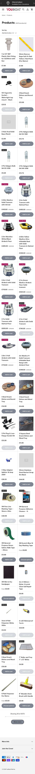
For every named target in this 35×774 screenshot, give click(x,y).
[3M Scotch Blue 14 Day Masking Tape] (26, 533)
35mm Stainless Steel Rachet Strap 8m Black (26, 472)
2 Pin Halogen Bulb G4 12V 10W (26, 133)
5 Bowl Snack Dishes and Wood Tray (8, 659)
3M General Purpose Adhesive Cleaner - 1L (26, 509)
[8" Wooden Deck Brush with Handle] (26, 684)
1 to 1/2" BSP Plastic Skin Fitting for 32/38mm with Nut (9, 57)
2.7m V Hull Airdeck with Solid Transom (26, 321)
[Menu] (3, 9)
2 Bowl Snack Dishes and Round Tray (26, 95)
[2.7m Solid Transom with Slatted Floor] (9, 309)
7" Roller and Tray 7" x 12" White (25, 658)
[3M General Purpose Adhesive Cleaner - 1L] (26, 497)
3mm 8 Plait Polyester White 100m (8, 623)
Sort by (4, 30)
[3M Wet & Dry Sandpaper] (9, 572)
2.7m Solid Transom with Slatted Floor (7, 321)
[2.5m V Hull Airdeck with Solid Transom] (9, 270)
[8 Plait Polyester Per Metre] (9, 684)
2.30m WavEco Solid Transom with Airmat (7, 202)
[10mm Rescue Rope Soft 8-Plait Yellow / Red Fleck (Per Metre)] (26, 44)
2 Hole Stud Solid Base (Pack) (8, 133)
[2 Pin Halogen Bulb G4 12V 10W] (26, 122)
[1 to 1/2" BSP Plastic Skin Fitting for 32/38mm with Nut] (9, 44)
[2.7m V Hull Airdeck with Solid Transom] (26, 309)
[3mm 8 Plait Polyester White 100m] (9, 611)
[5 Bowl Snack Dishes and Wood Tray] (9, 647)
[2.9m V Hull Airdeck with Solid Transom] (9, 346)
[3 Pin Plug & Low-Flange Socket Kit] (9, 424)
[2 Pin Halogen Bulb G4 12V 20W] (9, 156)
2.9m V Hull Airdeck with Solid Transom (8, 358)
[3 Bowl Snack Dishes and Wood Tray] (26, 387)
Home (3, 15)
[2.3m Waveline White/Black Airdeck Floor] (9, 227)
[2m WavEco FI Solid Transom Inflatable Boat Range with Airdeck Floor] (26, 346)
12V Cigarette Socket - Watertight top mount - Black (7, 96)
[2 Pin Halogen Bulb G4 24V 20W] (26, 156)
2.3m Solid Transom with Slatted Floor (24, 202)
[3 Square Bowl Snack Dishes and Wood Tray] (26, 424)
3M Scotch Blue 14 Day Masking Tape (26, 544)
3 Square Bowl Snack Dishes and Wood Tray (25, 435)
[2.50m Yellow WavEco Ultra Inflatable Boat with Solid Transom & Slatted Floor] (26, 227)
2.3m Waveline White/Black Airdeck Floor (7, 239)
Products (9, 15)
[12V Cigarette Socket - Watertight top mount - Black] (9, 83)
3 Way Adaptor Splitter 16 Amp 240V (7, 472)
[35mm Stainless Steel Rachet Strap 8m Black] (26, 460)
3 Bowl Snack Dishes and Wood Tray (25, 399)
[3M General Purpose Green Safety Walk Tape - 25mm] (9, 533)
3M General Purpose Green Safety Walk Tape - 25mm (8, 546)
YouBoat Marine (10, 769)
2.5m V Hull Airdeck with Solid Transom (8, 282)
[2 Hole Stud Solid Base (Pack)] (9, 122)
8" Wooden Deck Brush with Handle (26, 695)
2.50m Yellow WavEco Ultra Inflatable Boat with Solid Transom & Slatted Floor (26, 242)
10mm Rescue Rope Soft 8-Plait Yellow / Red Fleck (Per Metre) (26, 57)
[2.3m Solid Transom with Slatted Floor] (26, 190)
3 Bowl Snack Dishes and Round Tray (8, 399)
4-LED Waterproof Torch (26, 622)
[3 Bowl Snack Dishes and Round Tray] (9, 387)
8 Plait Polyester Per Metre (8, 695)
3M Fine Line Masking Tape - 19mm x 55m (7, 509)
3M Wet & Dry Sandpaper (7, 583)
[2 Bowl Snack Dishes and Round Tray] (26, 83)
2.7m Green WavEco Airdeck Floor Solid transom (25, 283)
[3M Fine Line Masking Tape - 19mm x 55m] (9, 497)
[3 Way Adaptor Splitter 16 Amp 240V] (9, 460)
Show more (17, 722)
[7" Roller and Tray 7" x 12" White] (26, 647)
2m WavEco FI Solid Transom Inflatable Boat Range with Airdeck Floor (24, 360)
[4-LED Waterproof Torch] (26, 611)
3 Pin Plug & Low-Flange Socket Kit (8, 434)
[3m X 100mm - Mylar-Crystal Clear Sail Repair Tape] (26, 572)
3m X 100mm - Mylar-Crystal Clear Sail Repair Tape (25, 585)
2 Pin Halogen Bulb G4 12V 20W (8, 167)
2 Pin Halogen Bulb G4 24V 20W (26, 167)
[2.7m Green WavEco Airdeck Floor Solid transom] (26, 270)
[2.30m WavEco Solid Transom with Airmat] (9, 190)
